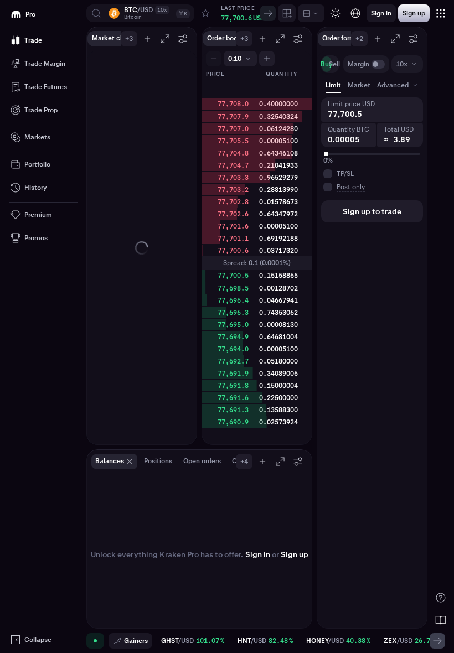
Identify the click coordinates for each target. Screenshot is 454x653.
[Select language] (355, 13)
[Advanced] (311, 13)
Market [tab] (359, 85)
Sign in (257, 554)
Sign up (294, 554)
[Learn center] (441, 620)
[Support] (441, 598)
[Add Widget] (287, 13)
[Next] (268, 13)
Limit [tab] (333, 85)
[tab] (398, 85)
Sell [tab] (334, 64)
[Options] (182, 38)
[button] (140, 13)
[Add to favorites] (205, 13)
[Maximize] (165, 38)
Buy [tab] (326, 64)
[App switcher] (441, 13)
